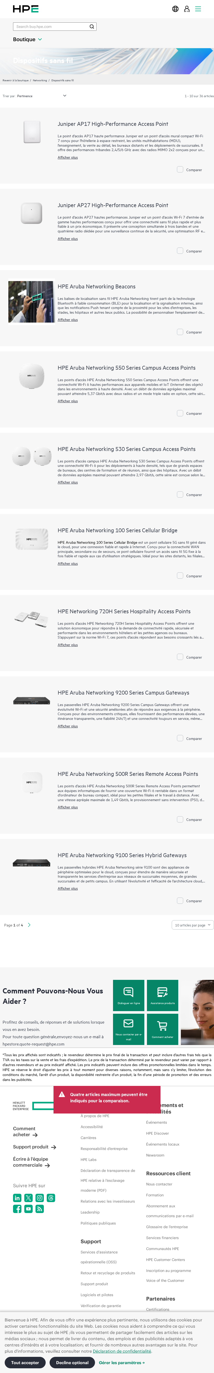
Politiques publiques (98, 1223)
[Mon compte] (187, 9)
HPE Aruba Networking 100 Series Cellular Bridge (117, 530)
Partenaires (160, 1298)
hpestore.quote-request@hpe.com (33, 1044)
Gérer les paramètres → (122, 1362)
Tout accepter (25, 1362)
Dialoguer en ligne (129, 1003)
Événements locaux (162, 1144)
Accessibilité (92, 1126)
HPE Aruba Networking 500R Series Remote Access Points (128, 773)
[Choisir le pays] (175, 9)
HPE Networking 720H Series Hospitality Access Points (124, 611)
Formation (155, 1195)
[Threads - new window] (51, 1198)
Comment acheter (162, 1037)
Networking (40, 80)
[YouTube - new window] (28, 1209)
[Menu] (198, 9)
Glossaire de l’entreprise (167, 1226)
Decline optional (72, 1362)
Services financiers (162, 1237)
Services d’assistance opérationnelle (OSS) (99, 1257)
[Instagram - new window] (39, 1198)
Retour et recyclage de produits (108, 1273)
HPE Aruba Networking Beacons (96, 286)
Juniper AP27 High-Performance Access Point (113, 204)
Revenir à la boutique (15, 80)
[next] (29, 925)
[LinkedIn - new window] (17, 1198)
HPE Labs (89, 1159)
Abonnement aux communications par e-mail (170, 1211)
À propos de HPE (95, 1116)
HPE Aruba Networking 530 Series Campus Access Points (126, 448)
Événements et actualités (164, 1108)
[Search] (92, 26)
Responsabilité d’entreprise (104, 1148)
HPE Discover (157, 1133)
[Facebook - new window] (17, 1209)
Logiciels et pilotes (97, 1294)
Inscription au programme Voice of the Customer (168, 1275)
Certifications (157, 1309)
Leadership (90, 1212)
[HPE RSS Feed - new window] (39, 1209)
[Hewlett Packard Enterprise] (25, 9)
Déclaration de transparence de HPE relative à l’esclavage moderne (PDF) (108, 1180)
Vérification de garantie (101, 1305)
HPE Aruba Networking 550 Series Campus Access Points (126, 367)
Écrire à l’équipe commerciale (30, 1162)
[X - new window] (28, 1198)
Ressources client (168, 1173)
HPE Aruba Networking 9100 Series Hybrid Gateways (122, 854)
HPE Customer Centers (165, 1259)
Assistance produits (163, 1003)
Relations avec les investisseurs (108, 1201)
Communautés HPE (162, 1248)
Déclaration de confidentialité (122, 1351)
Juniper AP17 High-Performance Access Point (113, 123)
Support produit (31, 1147)
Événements (156, 1122)
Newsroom (155, 1155)
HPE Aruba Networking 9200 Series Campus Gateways (123, 692)
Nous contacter (159, 1184)
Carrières (88, 1137)
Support (91, 1241)
